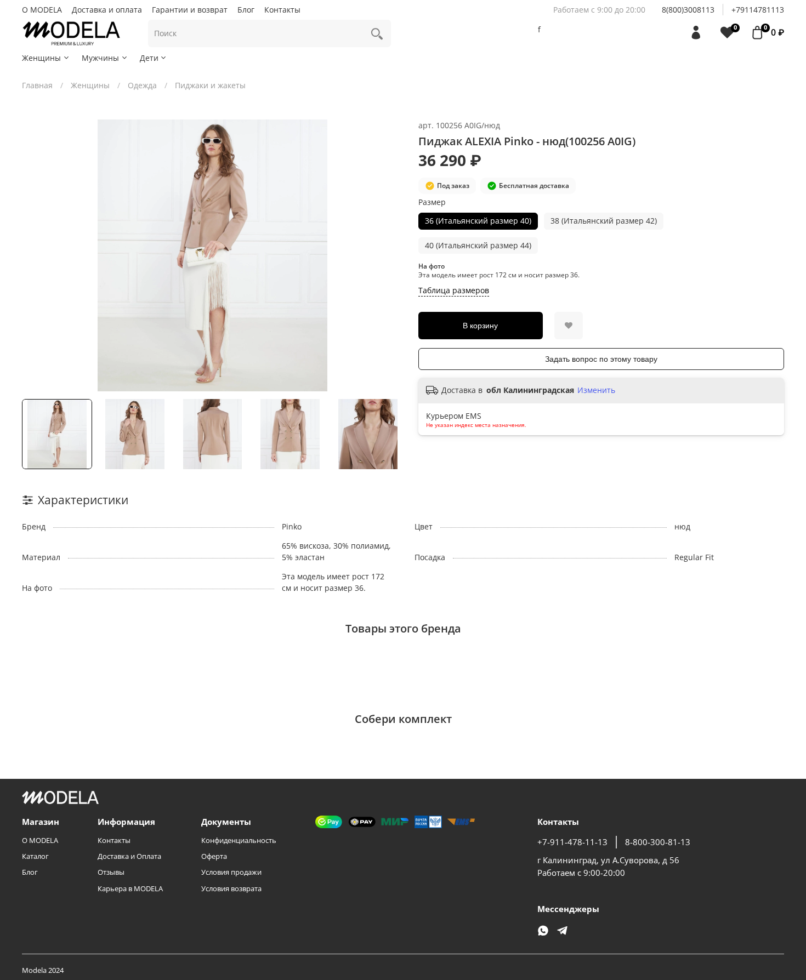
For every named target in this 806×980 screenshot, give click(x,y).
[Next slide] (387, 255)
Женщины (41, 58)
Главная (37, 85)
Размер (432, 202)
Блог (245, 9)
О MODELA (42, 9)
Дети (149, 58)
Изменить (596, 390)
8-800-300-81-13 (657, 842)
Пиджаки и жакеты (210, 85)
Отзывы (111, 872)
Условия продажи (231, 872)
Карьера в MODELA (130, 888)
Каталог (35, 856)
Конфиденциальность (238, 840)
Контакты (282, 9)
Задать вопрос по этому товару (601, 359)
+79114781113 (757, 9)
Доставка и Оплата (129, 856)
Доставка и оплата (107, 9)
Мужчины (100, 58)
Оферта (214, 856)
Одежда (142, 85)
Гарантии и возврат (190, 9)
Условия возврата (231, 888)
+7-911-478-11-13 (572, 842)
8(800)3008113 (688, 9)
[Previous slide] (37, 255)
